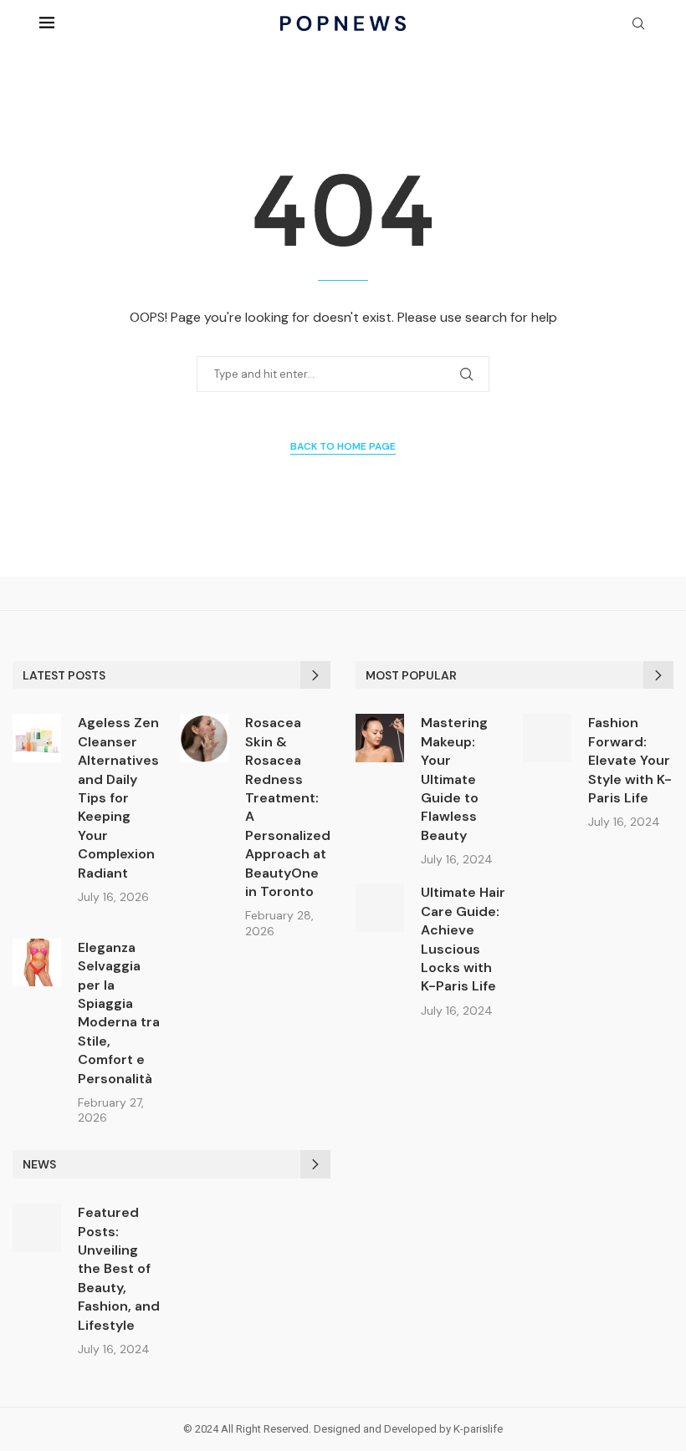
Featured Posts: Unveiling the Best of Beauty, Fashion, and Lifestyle (119, 1268)
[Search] (638, 25)
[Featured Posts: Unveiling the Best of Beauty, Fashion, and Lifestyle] (37, 1228)
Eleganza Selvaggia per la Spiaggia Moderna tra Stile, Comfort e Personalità (119, 1013)
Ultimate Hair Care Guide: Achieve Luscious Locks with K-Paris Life (463, 939)
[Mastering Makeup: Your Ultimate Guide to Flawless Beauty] (380, 738)
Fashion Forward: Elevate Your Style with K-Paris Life (630, 760)
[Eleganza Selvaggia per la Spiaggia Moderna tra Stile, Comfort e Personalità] (37, 963)
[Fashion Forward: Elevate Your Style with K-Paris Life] (547, 738)
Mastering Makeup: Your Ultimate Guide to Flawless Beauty (454, 778)
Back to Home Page (343, 446)
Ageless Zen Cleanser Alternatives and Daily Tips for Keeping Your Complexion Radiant (118, 797)
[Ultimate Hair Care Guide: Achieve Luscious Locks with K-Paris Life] (380, 907)
